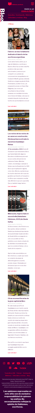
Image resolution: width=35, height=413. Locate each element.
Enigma (12, 381)
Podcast (19, 373)
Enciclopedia (20, 15)
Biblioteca (29, 15)
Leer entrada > (12, 106)
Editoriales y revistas (15, 17)
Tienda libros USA (10, 373)
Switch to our (27, 10)
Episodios (11, 15)
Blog (25, 17)
